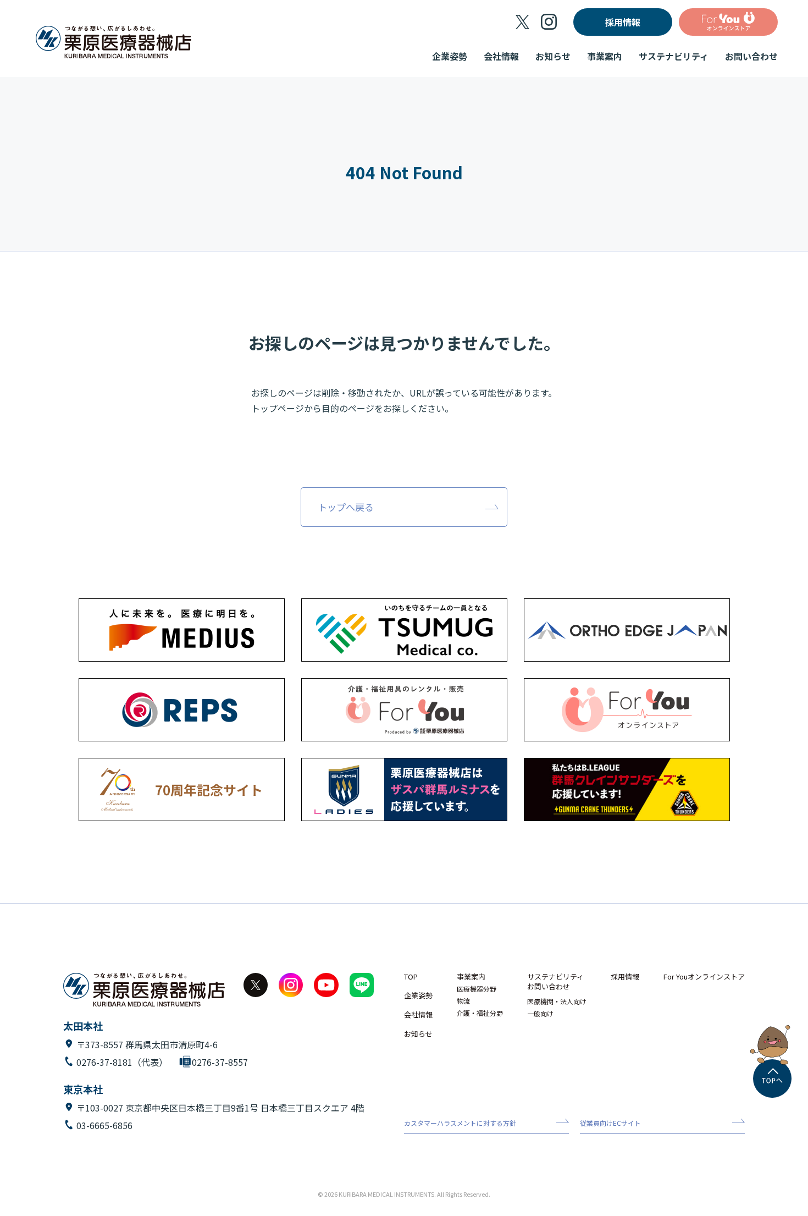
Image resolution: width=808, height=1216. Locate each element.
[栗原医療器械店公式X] (523, 22)
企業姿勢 (449, 56)
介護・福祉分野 (480, 1013)
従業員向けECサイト (610, 1123)
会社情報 (501, 56)
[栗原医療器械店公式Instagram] (549, 22)
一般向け (540, 1013)
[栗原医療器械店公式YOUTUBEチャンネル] (326, 985)
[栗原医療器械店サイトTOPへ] (113, 42)
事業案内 (604, 56)
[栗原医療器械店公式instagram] (291, 985)
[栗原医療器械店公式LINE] (362, 985)
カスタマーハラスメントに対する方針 (460, 1123)
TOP (411, 977)
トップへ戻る (346, 507)
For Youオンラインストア (704, 977)
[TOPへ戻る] (772, 1078)
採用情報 (622, 22)
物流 (463, 1001)
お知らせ (553, 56)
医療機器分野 (476, 989)
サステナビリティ (674, 56)
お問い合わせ (751, 56)
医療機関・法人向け (556, 1001)
